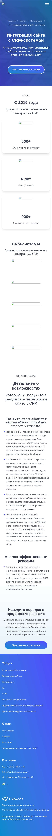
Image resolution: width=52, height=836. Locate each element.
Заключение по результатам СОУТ (19, 748)
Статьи (6, 736)
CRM (4, 694)
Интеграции (36, 21)
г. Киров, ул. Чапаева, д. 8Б (19, 777)
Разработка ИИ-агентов (14, 670)
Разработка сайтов (12, 676)
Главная (12, 21)
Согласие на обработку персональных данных (25, 810)
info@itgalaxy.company (17, 772)
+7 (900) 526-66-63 (15, 767)
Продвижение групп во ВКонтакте (19, 711)
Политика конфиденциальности (18, 805)
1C (3, 688)
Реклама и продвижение (14, 699)
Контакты (7, 742)
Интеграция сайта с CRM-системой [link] (27, 25)
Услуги (23, 21)
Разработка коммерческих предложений (22, 705)
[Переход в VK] (5, 785)
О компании (8, 731)
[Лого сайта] (12, 5)
